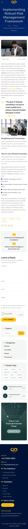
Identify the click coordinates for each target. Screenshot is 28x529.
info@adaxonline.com (10, 465)
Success (13, 377)
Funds (5, 374)
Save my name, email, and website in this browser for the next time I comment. (13, 307)
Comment (4, 266)
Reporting (5, 478)
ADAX (24, 524)
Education (7, 372)
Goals (12, 374)
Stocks (18, 218)
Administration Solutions (9, 475)
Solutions (5, 488)
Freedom (15, 372)
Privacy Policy (6, 494)
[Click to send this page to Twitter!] (8, 225)
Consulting (7, 349)
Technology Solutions (9, 472)
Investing (11, 218)
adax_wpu (6, 59)
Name (3, 281)
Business (7, 346)
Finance (6, 353)
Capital (6, 369)
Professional (8, 357)
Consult (4, 218)
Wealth (4, 221)
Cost (20, 369)
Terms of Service (7, 496)
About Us (5, 485)
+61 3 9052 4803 (8, 458)
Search (21, 333)
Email (3, 289)
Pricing (4, 491)
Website (3, 297)
